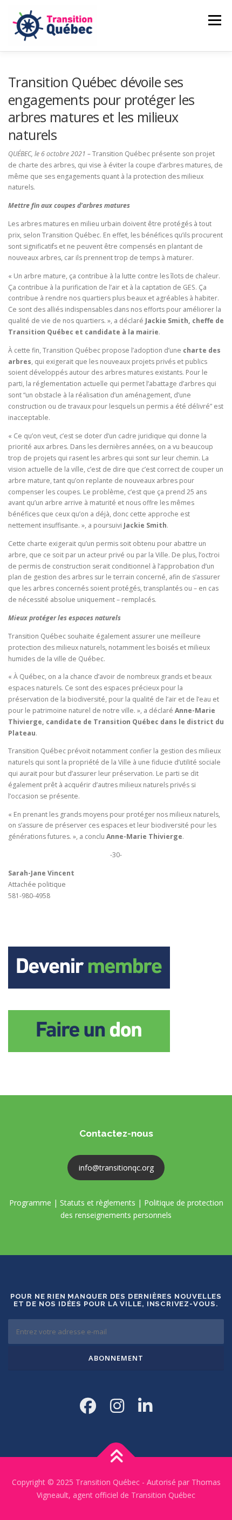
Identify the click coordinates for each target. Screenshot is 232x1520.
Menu (214, 20)
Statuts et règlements (97, 1202)
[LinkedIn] (145, 1406)
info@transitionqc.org (116, 1167)
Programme (30, 1202)
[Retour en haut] (116, 1457)
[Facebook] (88, 1406)
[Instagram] (117, 1406)
